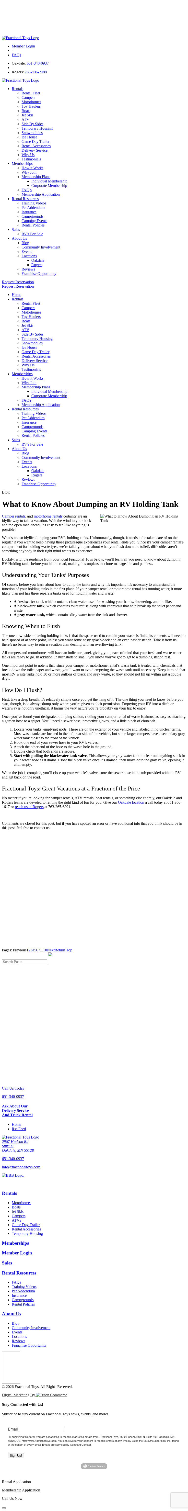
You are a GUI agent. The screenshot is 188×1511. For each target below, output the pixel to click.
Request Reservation (18, 282)
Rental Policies (33, 225)
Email (13, 1429)
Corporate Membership (49, 185)
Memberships (22, 163)
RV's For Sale (32, 234)
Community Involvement (41, 247)
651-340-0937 (38, 63)
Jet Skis (27, 115)
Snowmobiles (32, 133)
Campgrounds (32, 216)
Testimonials (31, 159)
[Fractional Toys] (20, 38)
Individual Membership (49, 181)
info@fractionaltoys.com (21, 1167)
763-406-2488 (36, 72)
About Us (19, 238)
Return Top (63, 950)
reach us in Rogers (29, 807)
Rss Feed (19, 1129)
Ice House (29, 137)
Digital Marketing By (19, 1395)
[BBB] (94, 1179)
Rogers (36, 265)
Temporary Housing (37, 128)
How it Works (32, 168)
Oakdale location (131, 802)
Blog (25, 243)
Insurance (29, 212)
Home (16, 295)
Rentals (17, 89)
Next (51, 950)
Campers (28, 97)
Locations (29, 256)
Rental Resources (25, 199)
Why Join (29, 172)
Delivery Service (34, 150)
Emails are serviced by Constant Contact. (67, 1444)
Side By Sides (32, 124)
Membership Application (41, 194)
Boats (26, 111)
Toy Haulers (31, 106)
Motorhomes (31, 102)
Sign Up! (16, 1455)
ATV (25, 119)
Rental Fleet (31, 93)
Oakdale (37, 260)
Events (27, 251)
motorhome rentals (48, 516)
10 (45, 950)
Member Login (23, 46)
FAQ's (27, 190)
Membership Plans (36, 177)
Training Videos (34, 203)
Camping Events (34, 221)
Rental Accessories (36, 146)
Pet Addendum (33, 207)
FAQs (16, 55)
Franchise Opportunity (39, 273)
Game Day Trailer (35, 141)
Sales (16, 229)
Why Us (28, 155)
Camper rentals (13, 516)
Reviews (28, 269)
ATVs (16, 1220)
